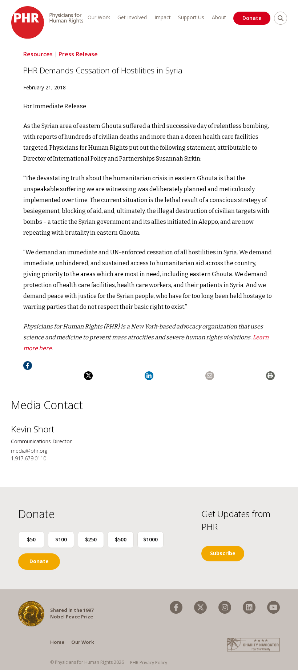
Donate (251, 18)
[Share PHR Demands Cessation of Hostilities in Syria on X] (88, 375)
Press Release (78, 54)
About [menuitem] (219, 17)
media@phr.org (29, 450)
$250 (91, 539)
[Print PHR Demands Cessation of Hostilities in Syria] (270, 375)
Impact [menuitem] (162, 17)
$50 (31, 539)
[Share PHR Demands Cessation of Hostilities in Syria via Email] (209, 375)
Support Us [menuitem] (191, 17)
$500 (120, 539)
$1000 (150, 539)
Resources (38, 54)
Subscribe (222, 553)
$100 (61, 539)
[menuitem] (176, 607)
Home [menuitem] (57, 642)
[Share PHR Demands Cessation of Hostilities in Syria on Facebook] (27, 365)
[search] (280, 18)
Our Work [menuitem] (99, 17)
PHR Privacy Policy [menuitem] (148, 662)
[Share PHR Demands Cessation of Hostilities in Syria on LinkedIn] (149, 375)
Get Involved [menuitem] (132, 17)
